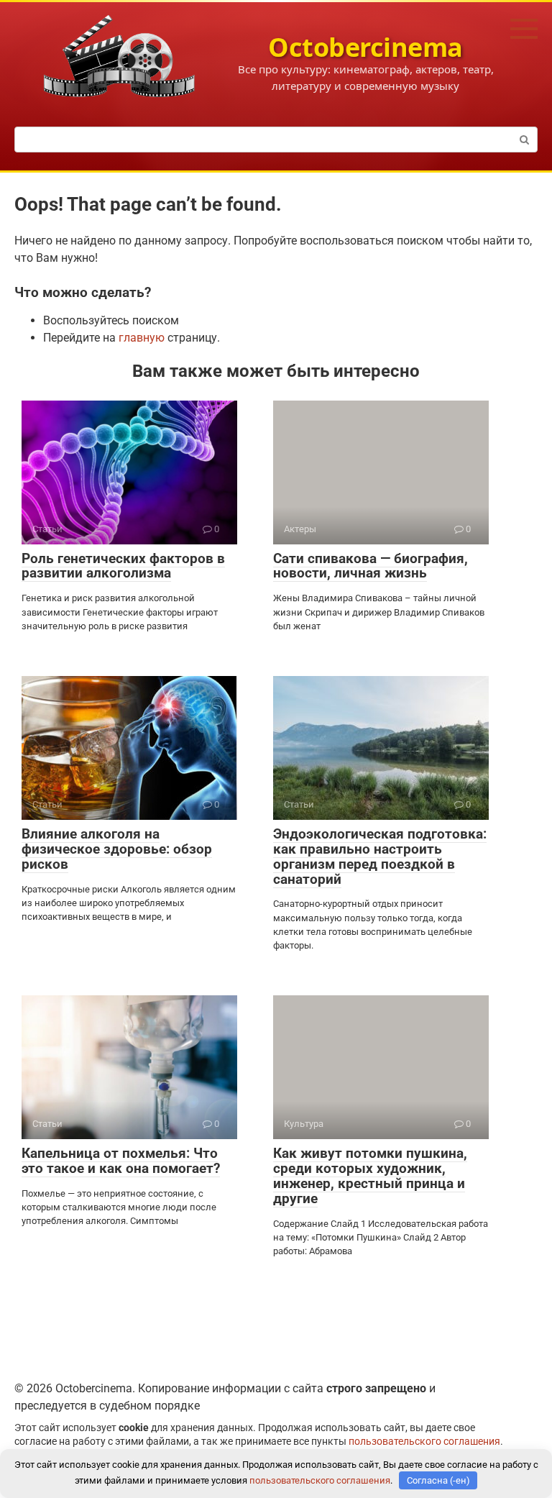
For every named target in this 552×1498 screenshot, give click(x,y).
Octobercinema (365, 47)
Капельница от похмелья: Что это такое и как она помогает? (121, 1161)
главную (142, 337)
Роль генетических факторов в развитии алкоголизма (123, 566)
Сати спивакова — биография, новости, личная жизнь (370, 566)
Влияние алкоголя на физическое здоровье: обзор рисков (117, 849)
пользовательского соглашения (424, 1441)
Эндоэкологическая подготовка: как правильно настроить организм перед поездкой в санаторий (380, 856)
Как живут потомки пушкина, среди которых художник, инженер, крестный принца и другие (370, 1176)
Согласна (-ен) (438, 1480)
